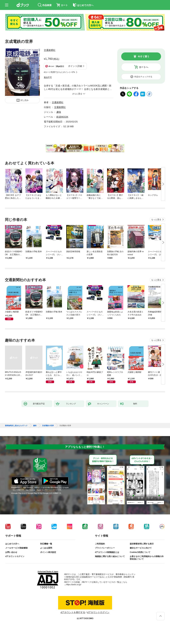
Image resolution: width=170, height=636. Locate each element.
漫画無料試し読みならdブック (16, 425)
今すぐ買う (143, 56)
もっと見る (156, 219)
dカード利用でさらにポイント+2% (59, 72)
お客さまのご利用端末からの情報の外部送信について (147, 557)
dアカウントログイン (14, 556)
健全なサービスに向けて (141, 548)
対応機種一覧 (46, 544)
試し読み (25, 100)
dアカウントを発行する (73, 612)
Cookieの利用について (140, 552)
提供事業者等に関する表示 (142, 544)
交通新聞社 (49, 50)
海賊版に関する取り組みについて (110, 556)
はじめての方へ (12, 544)
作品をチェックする (143, 76)
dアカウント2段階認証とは (107, 552)
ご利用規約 (100, 544)
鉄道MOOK (62, 116)
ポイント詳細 (75, 66)
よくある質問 (46, 548)
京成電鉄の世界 (48, 425)
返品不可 (48, 77)
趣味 (58, 112)
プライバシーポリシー (105, 548)
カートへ (143, 67)
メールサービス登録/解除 (16, 548)
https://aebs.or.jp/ (73, 584)
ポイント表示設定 (48, 552)
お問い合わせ (11, 552)
